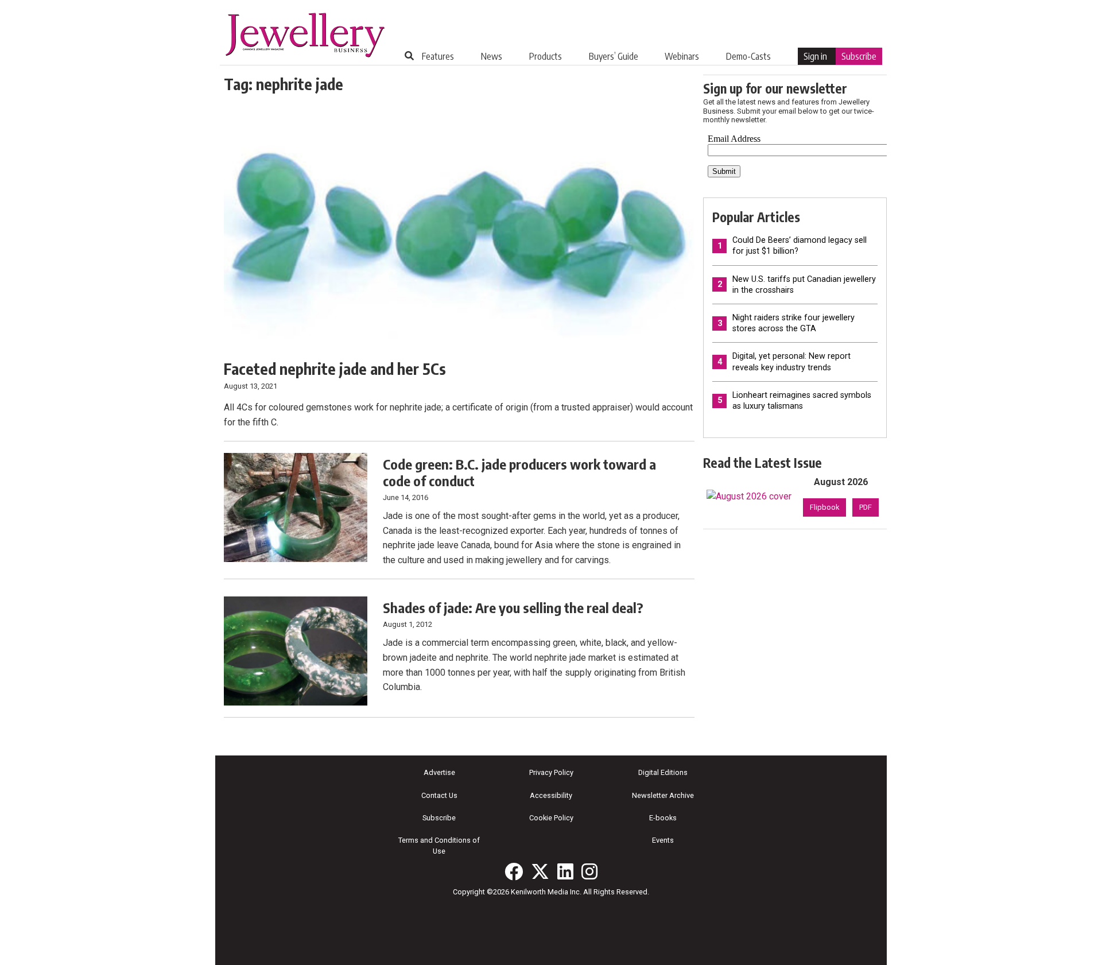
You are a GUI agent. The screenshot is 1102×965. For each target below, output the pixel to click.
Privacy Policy (551, 772)
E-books (663, 817)
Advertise (439, 772)
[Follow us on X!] (540, 871)
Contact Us (439, 795)
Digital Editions (663, 772)
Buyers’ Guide (613, 56)
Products (545, 56)
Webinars (682, 56)
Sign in (815, 56)
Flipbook (824, 507)
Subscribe (858, 56)
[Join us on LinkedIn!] (565, 871)
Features (438, 56)
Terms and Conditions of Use (439, 845)
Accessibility (551, 795)
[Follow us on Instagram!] (589, 871)
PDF (865, 507)
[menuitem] (438, 56)
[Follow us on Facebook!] (514, 871)
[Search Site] (409, 55)
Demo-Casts (748, 56)
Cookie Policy (551, 817)
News (491, 56)
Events (663, 840)
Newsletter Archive (663, 795)
